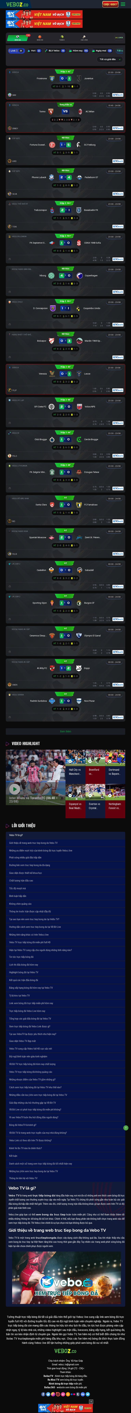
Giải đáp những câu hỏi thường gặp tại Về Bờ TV (32, 1102)
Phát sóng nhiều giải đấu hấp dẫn (25, 857)
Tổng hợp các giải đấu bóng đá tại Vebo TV (30, 1018)
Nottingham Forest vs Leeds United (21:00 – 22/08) (115, 806)
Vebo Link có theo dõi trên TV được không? (30, 1140)
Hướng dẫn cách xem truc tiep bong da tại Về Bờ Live (35, 926)
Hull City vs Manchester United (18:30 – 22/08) (75, 772)
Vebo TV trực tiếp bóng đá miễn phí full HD (29, 942)
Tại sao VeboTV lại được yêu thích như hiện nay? (32, 1034)
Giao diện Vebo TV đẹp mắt (22, 1041)
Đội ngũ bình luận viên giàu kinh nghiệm (28, 1056)
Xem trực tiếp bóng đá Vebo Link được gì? (29, 1026)
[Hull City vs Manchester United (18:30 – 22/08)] (75, 758)
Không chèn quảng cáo (20, 903)
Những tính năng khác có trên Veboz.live (29, 934)
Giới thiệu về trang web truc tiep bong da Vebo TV (33, 842)
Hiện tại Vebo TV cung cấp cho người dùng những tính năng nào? (40, 950)
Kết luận (13, 1155)
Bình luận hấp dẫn (17, 896)
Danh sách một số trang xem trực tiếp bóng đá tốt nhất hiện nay (40, 1163)
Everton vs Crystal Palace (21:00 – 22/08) (94, 806)
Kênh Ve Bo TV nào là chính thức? (25, 1148)
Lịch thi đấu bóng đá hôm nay (23, 964)
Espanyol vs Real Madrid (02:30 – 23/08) (75, 806)
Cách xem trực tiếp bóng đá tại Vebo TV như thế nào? (35, 1087)
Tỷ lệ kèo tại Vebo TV (19, 995)
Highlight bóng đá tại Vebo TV (23, 972)
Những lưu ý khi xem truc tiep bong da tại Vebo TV (33, 1171)
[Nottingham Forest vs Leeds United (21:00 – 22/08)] (115, 792)
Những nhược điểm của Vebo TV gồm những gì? (32, 1079)
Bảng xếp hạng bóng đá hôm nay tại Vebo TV (31, 987)
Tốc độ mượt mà (17, 888)
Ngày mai (103, 50)
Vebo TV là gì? (16, 835)
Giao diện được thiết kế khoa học (25, 872)
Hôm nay (80, 50)
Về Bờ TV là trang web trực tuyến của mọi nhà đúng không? (38, 1132)
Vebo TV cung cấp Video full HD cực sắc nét (30, 1048)
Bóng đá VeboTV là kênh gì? (22, 1125)
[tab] (17, 38)
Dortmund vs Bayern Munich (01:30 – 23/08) (114, 772)
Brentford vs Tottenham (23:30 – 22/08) (94, 772)
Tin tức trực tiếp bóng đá (21, 956)
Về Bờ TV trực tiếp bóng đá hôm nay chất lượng (32, 1064)
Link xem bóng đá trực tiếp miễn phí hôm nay (31, 1003)
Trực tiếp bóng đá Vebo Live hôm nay (27, 1011)
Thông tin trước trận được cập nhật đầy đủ (30, 911)
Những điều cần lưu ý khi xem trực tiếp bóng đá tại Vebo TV (38, 1095)
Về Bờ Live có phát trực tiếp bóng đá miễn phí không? (35, 1109)
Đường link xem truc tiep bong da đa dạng (29, 865)
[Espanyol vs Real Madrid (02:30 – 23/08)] (75, 792)
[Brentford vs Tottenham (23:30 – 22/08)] (95, 758)
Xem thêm (65, 731)
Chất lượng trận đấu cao (21, 880)
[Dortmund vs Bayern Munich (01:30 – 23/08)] (115, 758)
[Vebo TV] (17, 3)
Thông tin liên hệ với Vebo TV (23, 1178)
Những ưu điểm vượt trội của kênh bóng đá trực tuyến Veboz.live (40, 850)
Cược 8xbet (110, 4)
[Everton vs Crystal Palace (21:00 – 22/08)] (95, 792)
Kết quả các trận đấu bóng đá (23, 980)
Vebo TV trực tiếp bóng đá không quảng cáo (30, 1071)
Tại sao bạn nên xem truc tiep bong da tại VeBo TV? (34, 919)
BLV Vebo (56, 50)
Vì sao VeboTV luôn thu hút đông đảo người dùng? (33, 1117)
